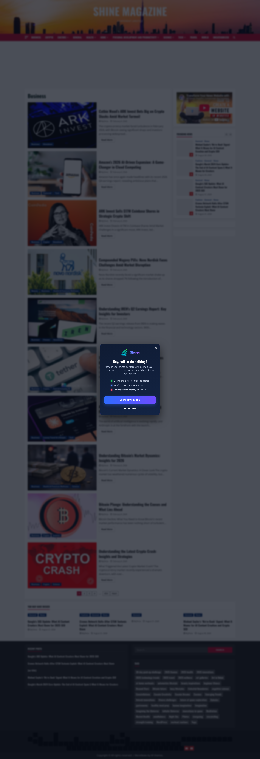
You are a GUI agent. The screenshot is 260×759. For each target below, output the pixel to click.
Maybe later (130, 408)
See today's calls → (130, 399)
